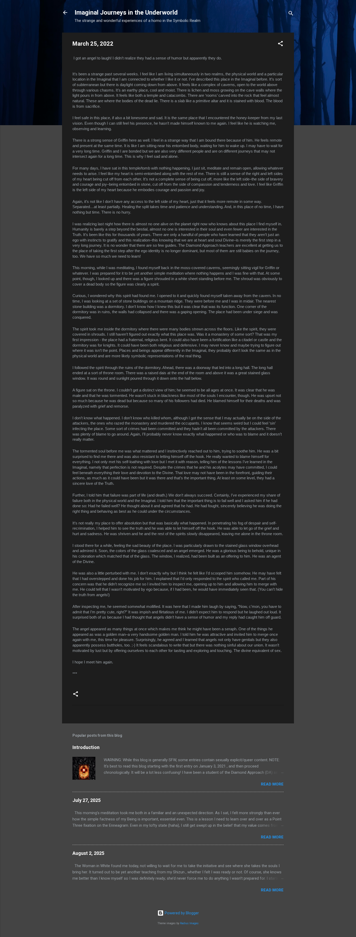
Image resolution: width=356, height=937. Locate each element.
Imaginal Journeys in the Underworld (126, 12)
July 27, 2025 (86, 800)
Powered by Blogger (181, 913)
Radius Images (189, 923)
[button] (280, 44)
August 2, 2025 (88, 853)
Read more (272, 784)
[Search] (291, 14)
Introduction (86, 747)
